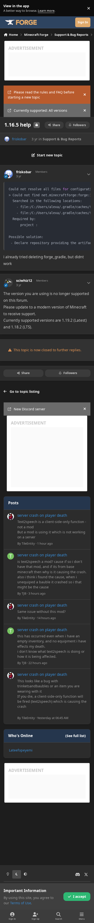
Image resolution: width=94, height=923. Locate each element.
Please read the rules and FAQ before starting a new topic (41, 94)
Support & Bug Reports (62, 139)
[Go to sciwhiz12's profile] (8, 282)
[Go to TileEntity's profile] (10, 516)
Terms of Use (20, 903)
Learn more (9, 8)
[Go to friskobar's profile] (6, 139)
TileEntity (28, 543)
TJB (24, 593)
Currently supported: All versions (40, 110)
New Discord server (29, 409)
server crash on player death (42, 515)
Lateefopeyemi (21, 750)
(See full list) (75, 735)
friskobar (19, 139)
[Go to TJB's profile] (10, 556)
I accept (79, 896)
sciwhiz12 (24, 280)
